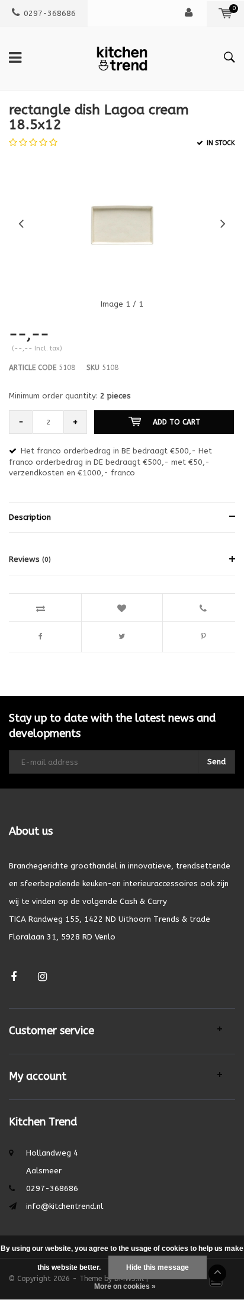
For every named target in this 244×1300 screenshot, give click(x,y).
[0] (225, 13)
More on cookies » (125, 1286)
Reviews (30, 559)
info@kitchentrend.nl (64, 1206)
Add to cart (176, 422)
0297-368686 (50, 13)
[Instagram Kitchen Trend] (42, 977)
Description (30, 517)
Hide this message (157, 1267)
